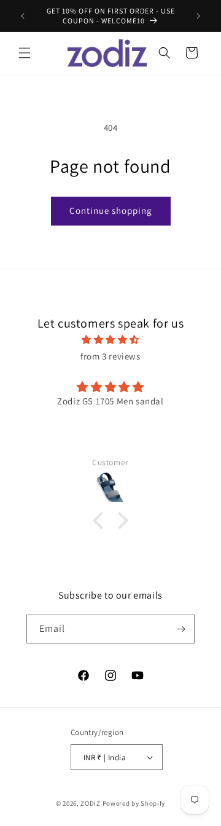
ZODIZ (90, 803)
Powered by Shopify (134, 803)
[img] (110, 339)
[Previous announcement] (22, 16)
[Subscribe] (180, 629)
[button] (24, 52)
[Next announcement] (198, 16)
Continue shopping (110, 210)
